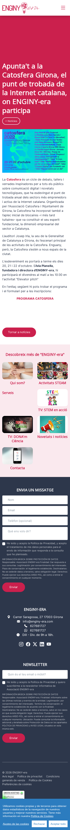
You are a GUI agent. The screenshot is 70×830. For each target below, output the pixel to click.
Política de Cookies (42, 816)
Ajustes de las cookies (16, 823)
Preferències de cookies (17, 784)
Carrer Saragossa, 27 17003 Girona (38, 617)
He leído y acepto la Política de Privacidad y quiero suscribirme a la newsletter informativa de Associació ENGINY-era (36, 686)
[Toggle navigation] (63, 7)
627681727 (38, 626)
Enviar (13, 587)
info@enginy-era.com (38, 621)
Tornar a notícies (19, 332)
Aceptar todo (58, 823)
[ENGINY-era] (21, 7)
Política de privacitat (29, 776)
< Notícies (11, 120)
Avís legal (8, 776)
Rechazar (39, 823)
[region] (35, 814)
